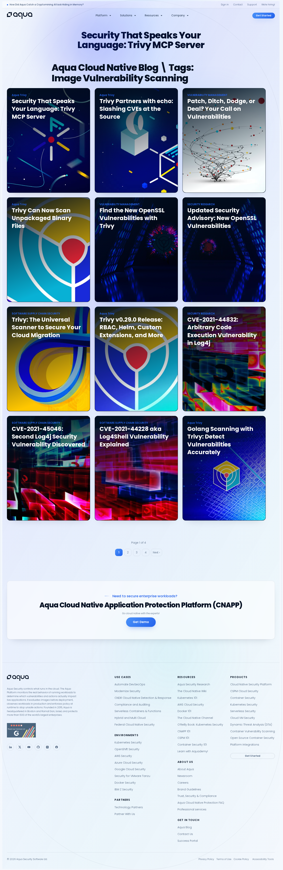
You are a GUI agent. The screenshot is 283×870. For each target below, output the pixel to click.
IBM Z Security (124, 789)
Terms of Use (223, 859)
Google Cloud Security (130, 769)
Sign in (225, 4)
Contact (238, 4)
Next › (156, 552)
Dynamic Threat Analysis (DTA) (251, 725)
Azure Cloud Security (129, 763)
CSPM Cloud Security (244, 691)
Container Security (242, 698)
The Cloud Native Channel (195, 718)
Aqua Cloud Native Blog (105, 67)
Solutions (126, 15)
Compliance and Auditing (132, 705)
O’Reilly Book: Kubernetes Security (200, 725)
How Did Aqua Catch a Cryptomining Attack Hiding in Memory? (47, 4)
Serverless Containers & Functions (138, 711)
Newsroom (185, 776)
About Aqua (186, 769)
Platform (101, 15)
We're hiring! (268, 4)
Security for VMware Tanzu (132, 776)
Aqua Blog (185, 827)
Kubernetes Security (128, 742)
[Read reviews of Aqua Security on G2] (57, 730)
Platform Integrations (244, 745)
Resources (152, 15)
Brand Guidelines (189, 789)
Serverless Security (243, 711)
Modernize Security (127, 691)
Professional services (192, 809)
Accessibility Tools (263, 859)
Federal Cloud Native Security (135, 725)
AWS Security (123, 756)
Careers (183, 783)
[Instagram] (47, 747)
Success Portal (188, 841)
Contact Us (185, 834)
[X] (19, 747)
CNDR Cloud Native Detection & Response (143, 698)
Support (252, 4)
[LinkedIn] (10, 747)
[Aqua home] (19, 15)
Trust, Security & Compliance (197, 796)
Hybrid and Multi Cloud (130, 718)
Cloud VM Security (242, 718)
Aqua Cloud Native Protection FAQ (201, 803)
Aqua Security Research (194, 684)
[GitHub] (38, 747)
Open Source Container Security (252, 738)
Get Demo (141, 622)
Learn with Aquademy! (193, 751)
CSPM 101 (183, 738)
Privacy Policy (206, 859)
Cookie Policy (241, 859)
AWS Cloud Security (191, 705)
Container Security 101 (192, 745)
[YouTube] (28, 747)
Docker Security (125, 783)
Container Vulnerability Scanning (252, 731)
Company (178, 15)
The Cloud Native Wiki (192, 691)
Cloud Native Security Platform (251, 684)
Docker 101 (184, 711)
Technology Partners (129, 807)
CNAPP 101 (184, 731)
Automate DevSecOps (130, 684)
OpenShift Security (127, 749)
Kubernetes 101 (187, 698)
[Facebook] (56, 747)
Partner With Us (125, 814)
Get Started (263, 15)
